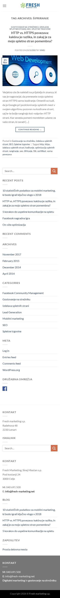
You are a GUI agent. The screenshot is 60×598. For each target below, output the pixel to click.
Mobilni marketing (13, 318)
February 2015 (10, 260)
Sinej (42, 50)
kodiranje (29, 147)
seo (21, 151)
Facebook (13, 388)
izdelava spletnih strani (13, 147)
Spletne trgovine (41, 29)
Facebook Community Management (23, 293)
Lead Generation (12, 312)
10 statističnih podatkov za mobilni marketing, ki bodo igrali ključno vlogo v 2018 (28, 192)
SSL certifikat (39, 151)
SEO (29, 29)
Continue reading (30, 129)
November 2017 (11, 254)
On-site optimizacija (14, 224)
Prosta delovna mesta (14, 549)
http (42, 144)
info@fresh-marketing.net (20, 491)
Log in (5, 350)
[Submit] (54, 171)
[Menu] (4, 6)
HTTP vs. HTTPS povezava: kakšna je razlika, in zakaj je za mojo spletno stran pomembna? (30, 37)
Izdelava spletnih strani (15, 305)
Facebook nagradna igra (16, 218)
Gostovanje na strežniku (25, 27)
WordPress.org (11, 369)
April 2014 (8, 273)
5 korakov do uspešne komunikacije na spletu (28, 211)
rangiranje (14, 151)
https (47, 144)
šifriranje (28, 151)
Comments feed (11, 363)
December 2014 (11, 267)
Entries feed (9, 357)
